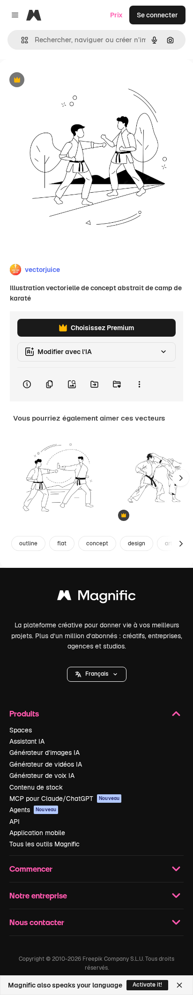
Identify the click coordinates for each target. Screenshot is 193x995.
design (136, 543)
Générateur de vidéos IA (45, 764)
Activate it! (147, 984)
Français (96, 674)
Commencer (30, 869)
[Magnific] (96, 597)
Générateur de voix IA (41, 775)
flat (62, 543)
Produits (24, 713)
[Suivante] (180, 478)
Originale (62, 80)
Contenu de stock (36, 787)
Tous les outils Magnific (44, 844)
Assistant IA (27, 741)
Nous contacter (36, 922)
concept (97, 543)
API (14, 821)
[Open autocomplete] (21, 40)
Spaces (20, 730)
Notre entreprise (38, 895)
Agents (32, 810)
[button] (96, 674)
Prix (116, 15)
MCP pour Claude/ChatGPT (64, 798)
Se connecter (157, 15)
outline (28, 543)
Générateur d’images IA (44, 752)
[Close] (179, 985)
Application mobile (37, 833)
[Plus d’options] (139, 384)
